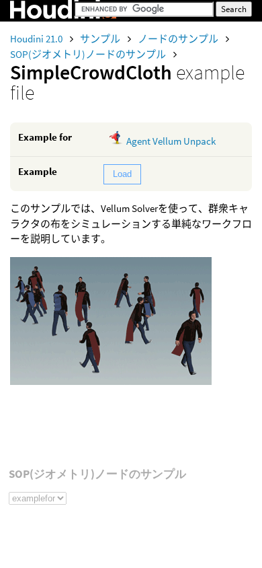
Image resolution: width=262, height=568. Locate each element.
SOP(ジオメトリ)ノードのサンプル (89, 54)
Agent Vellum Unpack (171, 141)
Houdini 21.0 (37, 38)
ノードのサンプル (179, 38)
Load (122, 174)
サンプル (101, 38)
